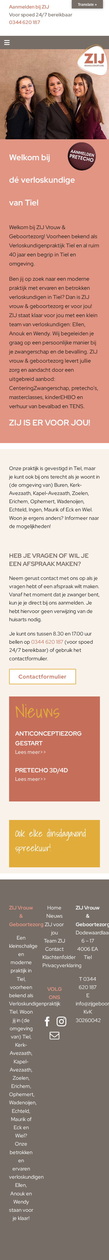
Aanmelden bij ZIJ (29, 7)
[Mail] (54, 1035)
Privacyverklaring (61, 965)
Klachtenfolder (59, 957)
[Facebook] (47, 1021)
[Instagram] (61, 1021)
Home (54, 907)
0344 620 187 (24, 22)
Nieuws (54, 916)
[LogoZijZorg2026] (92, 45)
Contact (54, 949)
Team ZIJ (54, 940)
